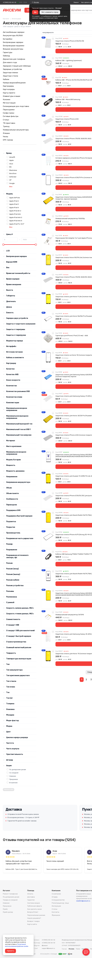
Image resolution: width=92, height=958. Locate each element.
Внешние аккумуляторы (13, 49)
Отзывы (55, 897)
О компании (56, 894)
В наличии (13, 783)
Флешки (6, 133)
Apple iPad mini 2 (15, 217)
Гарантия (30, 900)
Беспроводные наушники (13, 46)
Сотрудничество (58, 900)
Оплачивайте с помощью (48, 954)
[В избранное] (53, 38)
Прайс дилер (8, 912)
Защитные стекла (10, 76)
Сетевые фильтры (10, 116)
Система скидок (33, 903)
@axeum (45, 945)
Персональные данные (36, 915)
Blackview (13, 170)
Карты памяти (9, 93)
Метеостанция (9, 103)
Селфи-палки (8, 113)
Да (35, 12)
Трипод (6, 126)
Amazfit (12, 157)
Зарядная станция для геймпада (17, 66)
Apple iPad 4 (14, 207)
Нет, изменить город (50, 12)
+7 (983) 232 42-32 (9, 2)
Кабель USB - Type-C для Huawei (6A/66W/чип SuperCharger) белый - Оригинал (22, 869)
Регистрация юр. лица (60, 903)
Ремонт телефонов (10, 894)
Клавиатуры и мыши (11, 96)
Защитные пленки (10, 73)
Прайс (5, 909)
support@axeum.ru (48, 948)
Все (10, 186)
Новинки (12, 776)
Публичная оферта (34, 906)
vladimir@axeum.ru (83, 901)
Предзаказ (13, 779)
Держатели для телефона (14, 59)
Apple (11, 160)
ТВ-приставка (9, 123)
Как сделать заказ (34, 909)
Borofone (12, 173)
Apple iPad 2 (14, 201)
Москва (36, 2)
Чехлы (5, 136)
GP (10, 180)
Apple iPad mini (15, 214)
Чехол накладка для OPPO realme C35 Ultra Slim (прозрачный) (62, 869)
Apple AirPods (14, 198)
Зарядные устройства (12, 69)
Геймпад (6, 56)
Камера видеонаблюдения (14, 83)
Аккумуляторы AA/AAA (13, 35)
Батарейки (7, 39)
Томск (78, 949)
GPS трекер (8, 140)
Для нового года (10, 62)
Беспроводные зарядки (13, 42)
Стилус (6, 120)
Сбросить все (8, 789)
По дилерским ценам (17, 769)
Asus (11, 164)
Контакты (55, 912)
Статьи (54, 909)
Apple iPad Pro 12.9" (16, 224)
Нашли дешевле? (34, 918)
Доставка (31, 897)
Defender (12, 177)
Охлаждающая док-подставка (16, 106)
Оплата (30, 894)
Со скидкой (13, 773)
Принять (10, 951)
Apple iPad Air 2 (15, 211)
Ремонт (76, 2)
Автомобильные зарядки (13, 32)
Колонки (6, 99)
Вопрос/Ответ (32, 912)
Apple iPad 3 (14, 204)
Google (12, 183)
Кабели (6, 79)
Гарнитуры (7, 52)
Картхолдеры (9, 89)
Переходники (8, 110)
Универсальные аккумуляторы (16, 130)
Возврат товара (33, 921)
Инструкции (56, 906)
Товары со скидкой (10, 900)
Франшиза (56, 915)
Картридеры (8, 86)
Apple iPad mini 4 (15, 221)
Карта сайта (32, 924)
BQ (10, 167)
